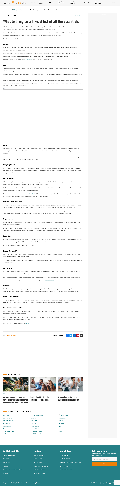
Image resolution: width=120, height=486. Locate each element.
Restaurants (62, 418)
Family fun (34, 421)
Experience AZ (24, 10)
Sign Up (104, 463)
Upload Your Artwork (39, 470)
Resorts (61, 421)
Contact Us (6, 473)
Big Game (6, 415)
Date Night (34, 418)
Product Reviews (38, 415)
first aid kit (32, 194)
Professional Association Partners (12, 470)
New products (9, 434)
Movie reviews (9, 431)
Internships (6, 462)
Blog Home (11, 335)
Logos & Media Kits (39, 455)
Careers (5, 466)
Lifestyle (15, 10)
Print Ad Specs (38, 462)
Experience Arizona (64, 429)
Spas (60, 426)
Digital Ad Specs (38, 459)
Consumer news (8, 429)
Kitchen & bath (37, 434)
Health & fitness (35, 426)
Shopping (61, 423)
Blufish (38, 483)
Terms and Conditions (66, 470)
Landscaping (64, 415)
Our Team (6, 459)
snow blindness (49, 280)
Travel (60, 431)
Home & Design (35, 429)
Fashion (33, 423)
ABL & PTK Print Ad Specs (41, 466)
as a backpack (28, 60)
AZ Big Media (79, 16)
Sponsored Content (39, 473)
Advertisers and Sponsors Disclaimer (70, 462)
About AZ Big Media (9, 455)
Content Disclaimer (65, 459)
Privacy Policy (64, 455)
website (27, 323)
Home (10, 10)
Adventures (6, 423)
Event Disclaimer (65, 466)
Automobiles (7, 426)
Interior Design (37, 431)
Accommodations (8, 421)
